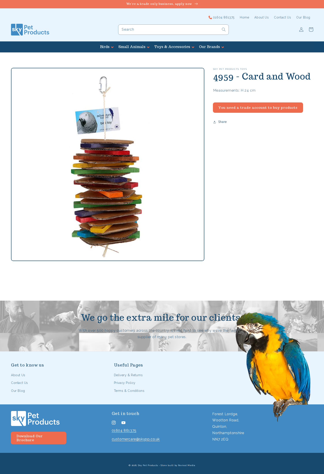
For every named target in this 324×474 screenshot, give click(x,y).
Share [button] (222, 122)
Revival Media (186, 465)
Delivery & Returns (128, 375)
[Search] (224, 29)
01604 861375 (124, 430)
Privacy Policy (125, 383)
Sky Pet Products (148, 465)
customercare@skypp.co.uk (136, 439)
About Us (18, 375)
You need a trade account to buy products (258, 108)
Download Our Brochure (29, 438)
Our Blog (18, 391)
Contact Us (19, 383)
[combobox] (173, 30)
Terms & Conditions (129, 391)
